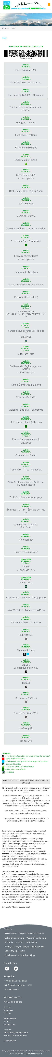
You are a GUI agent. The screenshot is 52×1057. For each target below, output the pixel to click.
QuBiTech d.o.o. (36, 1054)
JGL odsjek (19, 942)
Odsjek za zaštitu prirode (33, 946)
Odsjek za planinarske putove (31, 933)
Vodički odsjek (11, 933)
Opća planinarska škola (36, 938)
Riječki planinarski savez (15, 985)
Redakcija (9, 942)
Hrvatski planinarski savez (16, 981)
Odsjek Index (31, 942)
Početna (5, 28)
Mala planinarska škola (14, 938)
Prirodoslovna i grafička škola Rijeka (20, 955)
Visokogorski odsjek (13, 946)
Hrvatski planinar (12, 989)
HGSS (30, 985)
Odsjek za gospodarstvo (15, 951)
